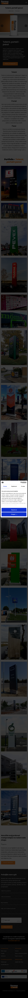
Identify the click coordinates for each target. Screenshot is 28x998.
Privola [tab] (5, 486)
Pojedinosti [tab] (14, 486)
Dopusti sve (14, 509)
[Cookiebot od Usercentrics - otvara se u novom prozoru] (20, 482)
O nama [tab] (23, 486)
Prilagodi (13, 514)
